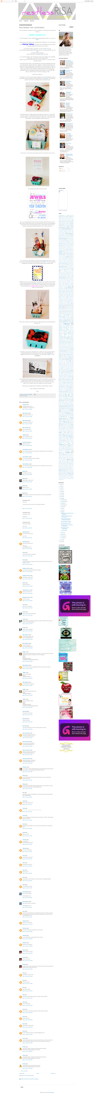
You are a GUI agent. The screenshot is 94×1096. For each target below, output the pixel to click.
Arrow (72, 222)
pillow (72, 400)
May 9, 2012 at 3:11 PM (27, 804)
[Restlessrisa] (63, 208)
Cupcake (60, 260)
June (62, 510)
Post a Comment (24, 1070)
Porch (60, 408)
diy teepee (65, 284)
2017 (61, 489)
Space (71, 428)
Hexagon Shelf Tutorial (64, 337)
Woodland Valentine (63, 474)
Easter (69, 286)
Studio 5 (61, 432)
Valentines (68, 459)
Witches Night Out (68, 469)
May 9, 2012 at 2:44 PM (27, 797)
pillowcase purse (64, 401)
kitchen (60, 357)
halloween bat (61, 325)
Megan (24, 775)
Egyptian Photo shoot (69, 297)
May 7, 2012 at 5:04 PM (27, 467)
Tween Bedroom (62, 453)
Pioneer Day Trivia (62, 403)
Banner (63, 228)
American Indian (69, 217)
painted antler (68, 390)
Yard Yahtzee (70, 475)
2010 (61, 541)
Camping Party (61, 248)
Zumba (61, 479)
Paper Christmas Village (63, 392)
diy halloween (67, 275)
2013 (61, 496)
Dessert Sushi (61, 268)
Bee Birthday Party (66, 232)
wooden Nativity (62, 472)
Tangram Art (61, 438)
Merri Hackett (25, 413)
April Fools (65, 221)
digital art (60, 269)
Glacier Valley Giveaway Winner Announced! (66, 519)
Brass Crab (66, 243)
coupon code (69, 255)
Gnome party (71, 321)
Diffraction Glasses (69, 268)
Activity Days (61, 216)
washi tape (62, 464)
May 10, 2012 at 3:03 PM (27, 969)
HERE (37, 39)
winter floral (61, 469)
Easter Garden (61, 291)
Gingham (60, 319)
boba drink (67, 236)
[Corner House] (67, 651)
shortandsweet (26, 891)
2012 (61, 498)
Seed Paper (61, 424)
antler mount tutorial (65, 220)
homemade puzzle (70, 341)
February (63, 536)
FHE (64, 308)
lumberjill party (66, 369)
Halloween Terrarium (68, 333)
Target (68, 439)
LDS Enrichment (67, 359)
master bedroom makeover (66, 374)
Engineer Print (65, 300)
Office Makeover (62, 386)
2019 (61, 486)
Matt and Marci (26, 634)
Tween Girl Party (62, 454)
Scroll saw (65, 422)
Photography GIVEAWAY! (68, 93)
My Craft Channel (62, 381)
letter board (69, 362)
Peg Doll (64, 396)
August (62, 506)
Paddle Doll (61, 390)
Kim (23, 973)
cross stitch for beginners (67, 259)
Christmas (61, 252)
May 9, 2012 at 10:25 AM (27, 578)
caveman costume (68, 249)
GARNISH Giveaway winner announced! (66, 517)
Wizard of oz (61, 470)
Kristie (24, 1046)
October (62, 503)
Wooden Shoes (69, 472)
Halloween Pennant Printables (68, 104)
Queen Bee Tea (64, 411)
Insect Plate (69, 353)
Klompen (65, 357)
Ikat (60, 349)
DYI (65, 286)
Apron (71, 221)
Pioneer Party (69, 403)
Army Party (68, 222)
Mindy (24, 471)
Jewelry (60, 355)
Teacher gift (62, 440)
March (62, 534)
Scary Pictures (69, 421)
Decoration (61, 266)
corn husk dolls (62, 255)
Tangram (70, 437)
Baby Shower (62, 226)
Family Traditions (62, 306)
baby (61, 225)
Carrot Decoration (69, 248)
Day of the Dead (69, 265)
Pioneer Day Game (68, 402)
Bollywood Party (62, 238)
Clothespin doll (61, 254)
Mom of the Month (63, 380)
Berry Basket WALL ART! (66, 523)
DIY (72, 269)
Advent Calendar (69, 216)
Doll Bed (67, 285)
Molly (72, 379)
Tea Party (71, 439)
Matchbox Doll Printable (69, 375)
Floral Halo (68, 311)
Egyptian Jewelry (69, 296)
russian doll (69, 419)
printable (71, 410)
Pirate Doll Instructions (69, 405)
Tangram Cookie (69, 438)
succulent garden (62, 433)
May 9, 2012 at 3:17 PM (27, 835)
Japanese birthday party (67, 354)
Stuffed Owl (69, 432)
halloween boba (69, 325)
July (62, 508)
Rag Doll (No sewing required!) (69, 61)
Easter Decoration (68, 288)
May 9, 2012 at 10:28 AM (27, 630)
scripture (60, 422)
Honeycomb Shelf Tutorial (65, 342)
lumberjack (62, 368)
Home (20, 20)
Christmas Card (69, 252)
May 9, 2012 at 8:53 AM (27, 548)
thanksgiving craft (69, 444)
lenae (24, 855)
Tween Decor (69, 453)
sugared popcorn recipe (63, 434)
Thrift (69, 445)
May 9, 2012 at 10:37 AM (27, 639)
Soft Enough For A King (64, 428)
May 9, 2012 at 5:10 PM (27, 917)
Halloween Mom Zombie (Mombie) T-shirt (69, 155)
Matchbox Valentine (63, 376)
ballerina (64, 227)
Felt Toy (60, 308)
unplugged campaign (62, 457)
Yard (59, 475)
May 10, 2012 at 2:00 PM (27, 946)
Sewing (71, 424)
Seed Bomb (70, 423)
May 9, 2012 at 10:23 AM (27, 555)
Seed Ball (64, 423)
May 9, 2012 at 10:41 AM (27, 707)
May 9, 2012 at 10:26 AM (27, 600)
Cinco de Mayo (64, 530)
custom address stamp (68, 260)
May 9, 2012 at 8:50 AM (27, 508)
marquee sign (64, 370)
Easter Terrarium (69, 291)
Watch (67, 464)
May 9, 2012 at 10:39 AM (27, 668)
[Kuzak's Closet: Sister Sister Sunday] (74, 616)
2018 (61, 488)
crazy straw (70, 258)
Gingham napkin (67, 319)
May (62, 511)
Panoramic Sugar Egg (63, 391)
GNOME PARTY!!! (69, 123)
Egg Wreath (62, 294)
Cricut (60, 259)
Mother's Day (70, 380)
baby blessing (66, 225)
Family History (61, 305)
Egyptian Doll (69, 295)
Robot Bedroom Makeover (69, 71)
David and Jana (26, 442)
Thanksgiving (61, 444)
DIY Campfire (64, 270)
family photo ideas (69, 305)
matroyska (70, 376)
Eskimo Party (71, 300)
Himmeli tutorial (62, 338)
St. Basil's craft (69, 429)
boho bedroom (69, 237)
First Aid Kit (68, 308)
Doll (63, 285)
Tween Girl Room (69, 454)
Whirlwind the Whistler (68, 468)
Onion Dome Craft (62, 387)
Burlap (71, 244)
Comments (62, 170)
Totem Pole (70, 448)
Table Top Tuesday (67, 436)
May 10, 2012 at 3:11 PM (27, 983)
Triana (24, 552)
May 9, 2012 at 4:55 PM (27, 873)
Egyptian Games (62, 296)
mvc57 (24, 1038)
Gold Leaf (62, 322)
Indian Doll (71, 349)
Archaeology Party (62, 222)
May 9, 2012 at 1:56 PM (27, 788)
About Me (32, 20)
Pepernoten (66, 397)
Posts (61, 168)
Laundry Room (68, 358)
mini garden (68, 379)
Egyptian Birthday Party (69, 294)
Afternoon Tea (61, 217)
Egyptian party (61, 297)
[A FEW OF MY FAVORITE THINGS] (63, 625)
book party (64, 239)
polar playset (62, 407)
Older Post (53, 1073)
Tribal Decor (61, 450)
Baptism (68, 228)
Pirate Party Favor (70, 406)
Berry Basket (25, 395)
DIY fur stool (61, 275)
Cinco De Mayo (69, 253)
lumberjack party (69, 368)
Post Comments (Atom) (29, 1075)
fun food (66, 317)
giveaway (65, 321)
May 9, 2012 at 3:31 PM (27, 844)
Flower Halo (71, 312)
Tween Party (61, 456)
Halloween (66, 324)
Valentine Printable (62, 459)
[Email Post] (34, 394)
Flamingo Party (65, 310)
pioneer (70, 401)
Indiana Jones (61, 352)
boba (63, 236)
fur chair (71, 317)
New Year (66, 384)
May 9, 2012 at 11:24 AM (27, 714)
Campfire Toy (69, 247)
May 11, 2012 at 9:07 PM (27, 1068)
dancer (63, 265)
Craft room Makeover (62, 258)
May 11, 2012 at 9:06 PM (27, 1051)
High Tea (71, 337)
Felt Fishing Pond (69, 307)
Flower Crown (65, 312)
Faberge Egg (69, 301)
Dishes (65, 269)
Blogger (52, 1092)
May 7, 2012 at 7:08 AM (27, 409)
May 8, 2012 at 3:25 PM (27, 489)
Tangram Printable (62, 439)
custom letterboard (66, 264)
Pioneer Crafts (61, 402)
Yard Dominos (64, 475)
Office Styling (69, 386)
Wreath (70, 474)
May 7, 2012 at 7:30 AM (27, 416)
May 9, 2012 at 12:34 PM (27, 771)
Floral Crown (62, 311)
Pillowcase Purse (69, 113)
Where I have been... (68, 144)
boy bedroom (67, 242)
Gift (71, 318)
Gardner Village (66, 318)
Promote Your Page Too (63, 210)
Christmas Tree (61, 253)
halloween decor (69, 326)
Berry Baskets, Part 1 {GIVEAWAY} (65, 528)
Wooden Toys (70, 473)
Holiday (68, 338)
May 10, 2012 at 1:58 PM (27, 931)
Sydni (24, 801)
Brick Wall (70, 243)
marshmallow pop (68, 371)
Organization (69, 387)
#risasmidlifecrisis (61, 215)
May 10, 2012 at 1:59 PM (27, 938)
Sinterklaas (71, 427)
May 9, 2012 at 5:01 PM (27, 907)
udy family (25, 531)
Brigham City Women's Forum (64, 244)
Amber (24, 611)
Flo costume (71, 310)
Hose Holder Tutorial (65, 343)
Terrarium (68, 443)
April (62, 532)
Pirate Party (62, 406)
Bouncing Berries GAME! (66, 521)
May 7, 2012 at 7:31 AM (27, 431)
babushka (71, 223)
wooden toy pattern (62, 473)
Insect (64, 353)
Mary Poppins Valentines (69, 373)
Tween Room (69, 456)
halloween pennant (62, 332)
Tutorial (67, 452)
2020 (61, 484)
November (63, 501)
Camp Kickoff (62, 247)
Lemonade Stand (62, 362)
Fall (71, 303)
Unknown (24, 404)
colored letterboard (69, 254)
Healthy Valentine (70, 336)
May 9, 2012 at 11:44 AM (27, 754)
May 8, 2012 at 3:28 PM (27, 496)
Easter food (70, 290)
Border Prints (62, 241)
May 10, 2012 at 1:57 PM (27, 924)
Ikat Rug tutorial (65, 349)
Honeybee (25, 767)
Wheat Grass (62, 467)
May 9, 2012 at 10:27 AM (27, 623)
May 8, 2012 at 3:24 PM (27, 481)
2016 (61, 491)
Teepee (67, 442)
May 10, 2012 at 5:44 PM (27, 1042)
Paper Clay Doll (70, 392)
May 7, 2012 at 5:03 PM (27, 452)
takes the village (65, 437)
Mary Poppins (61, 373)
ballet (69, 227)
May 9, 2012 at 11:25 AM (27, 729)
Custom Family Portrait (63, 263)
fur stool (60, 318)
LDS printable (68, 360)
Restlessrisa (61, 190)
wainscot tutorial (65, 463)
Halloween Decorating (63, 327)
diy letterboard (67, 280)
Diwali (69, 269)
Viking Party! (68, 133)
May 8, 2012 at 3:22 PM (27, 474)
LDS (62, 359)
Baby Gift (71, 225)
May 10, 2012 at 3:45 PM (27, 1027)
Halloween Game (62, 330)
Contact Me (26, 20)
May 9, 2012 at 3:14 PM (27, 820)
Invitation (60, 354)
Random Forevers (26, 568)
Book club (68, 238)
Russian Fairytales (62, 421)
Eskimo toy (62, 301)
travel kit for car (69, 449)
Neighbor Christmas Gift (67, 382)
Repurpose (63, 416)
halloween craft (61, 326)
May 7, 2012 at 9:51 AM (27, 445)
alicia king (25, 711)
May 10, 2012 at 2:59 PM (27, 953)
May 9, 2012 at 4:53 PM (27, 858)
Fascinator (68, 306)
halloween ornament (68, 331)
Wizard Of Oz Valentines (69, 470)
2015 (61, 493)
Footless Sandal (67, 313)
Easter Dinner (61, 289)
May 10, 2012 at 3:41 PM (27, 1005)
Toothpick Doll (64, 448)
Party (66, 395)
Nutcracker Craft (69, 385)
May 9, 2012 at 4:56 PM (27, 880)
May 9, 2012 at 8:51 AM (27, 518)
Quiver (69, 411)
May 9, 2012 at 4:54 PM (27, 866)
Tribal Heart (67, 450)
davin (24, 1002)
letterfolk (60, 363)
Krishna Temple (61, 358)
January (63, 537)
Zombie (60, 478)
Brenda (24, 950)
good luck (67, 322)
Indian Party (62, 351)
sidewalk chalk (65, 427)
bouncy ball (61, 242)
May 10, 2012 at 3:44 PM (27, 1019)
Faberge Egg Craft (62, 302)
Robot (68, 418)
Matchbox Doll (61, 375)
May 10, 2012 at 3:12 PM (27, 998)
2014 (61, 494)
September (63, 504)
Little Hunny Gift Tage (70, 365)
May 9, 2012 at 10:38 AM (27, 647)
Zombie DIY (65, 478)
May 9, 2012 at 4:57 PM (27, 887)
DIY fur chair (70, 274)
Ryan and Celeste (26, 733)
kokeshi (70, 357)
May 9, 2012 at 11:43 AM (27, 737)
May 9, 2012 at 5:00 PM (27, 897)
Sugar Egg (70, 433)
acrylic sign (69, 215)
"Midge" (24, 651)
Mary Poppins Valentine (68, 82)
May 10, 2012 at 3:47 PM (27, 1034)
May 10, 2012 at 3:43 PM (27, 1012)
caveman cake (61, 249)
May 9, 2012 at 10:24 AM (27, 564)
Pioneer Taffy (61, 405)
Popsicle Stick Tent (69, 407)
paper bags (70, 391)
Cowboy (66, 257)
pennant (60, 397)
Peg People (70, 396)
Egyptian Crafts (63, 295)
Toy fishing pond (62, 449)
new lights (60, 384)
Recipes (68, 413)
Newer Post (22, 1073)
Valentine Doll (69, 458)
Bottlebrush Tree (69, 241)
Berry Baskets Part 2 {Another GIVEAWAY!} (67, 525)
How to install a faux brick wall (67, 346)
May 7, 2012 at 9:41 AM (27, 438)
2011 (61, 539)
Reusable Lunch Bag (63, 417)
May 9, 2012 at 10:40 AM (27, 695)
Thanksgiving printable (62, 445)
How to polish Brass (62, 347)
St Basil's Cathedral (62, 429)
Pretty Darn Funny (65, 408)
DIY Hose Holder (69, 278)
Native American (69, 381)
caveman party (61, 250)
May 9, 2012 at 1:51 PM (27, 780)
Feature (63, 307)
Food (61, 313)
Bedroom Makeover (63, 231)
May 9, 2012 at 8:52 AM (27, 528)
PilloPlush (67, 400)
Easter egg (67, 289)
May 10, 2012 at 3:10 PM (27, 976)
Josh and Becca (26, 449)
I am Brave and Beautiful (69, 348)
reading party (66, 412)
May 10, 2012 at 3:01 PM (27, 960)
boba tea (63, 237)
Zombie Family (70, 478)
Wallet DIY (71, 463)
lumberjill (60, 369)
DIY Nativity (68, 281)
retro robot (70, 416)
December (63, 499)
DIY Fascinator (66, 273)
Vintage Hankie (66, 462)
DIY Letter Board (62, 279)
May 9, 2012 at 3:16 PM (27, 828)
